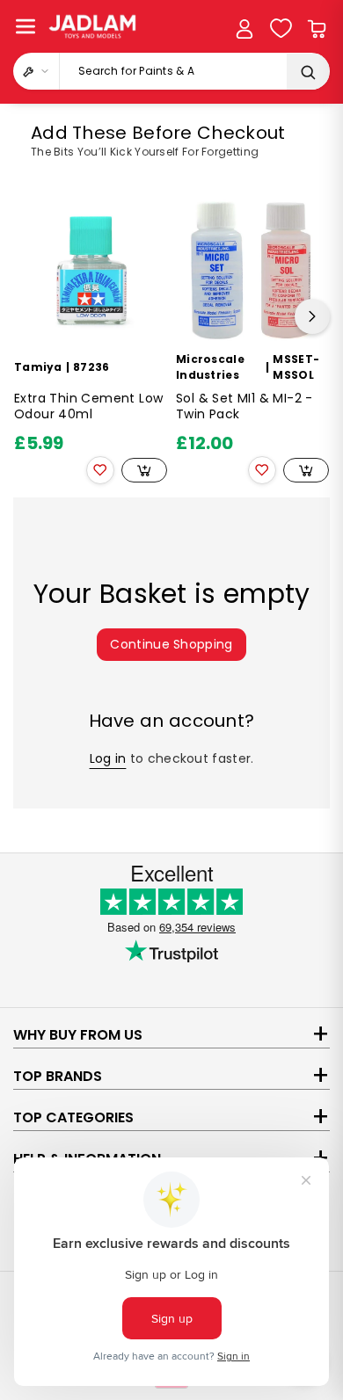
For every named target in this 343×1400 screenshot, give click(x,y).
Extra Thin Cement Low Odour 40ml (88, 406)
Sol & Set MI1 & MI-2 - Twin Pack (244, 406)
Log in (108, 758)
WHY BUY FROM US (77, 1035)
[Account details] (244, 29)
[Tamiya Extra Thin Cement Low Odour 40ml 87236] (90, 270)
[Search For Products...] (308, 72)
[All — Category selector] (36, 71)
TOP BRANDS (57, 1076)
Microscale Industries (210, 367)
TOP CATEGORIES (73, 1117)
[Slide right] (312, 316)
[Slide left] (30, 316)
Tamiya (38, 366)
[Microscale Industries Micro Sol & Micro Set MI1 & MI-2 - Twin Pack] (252, 270)
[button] (25, 26)
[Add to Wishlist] (100, 470)
